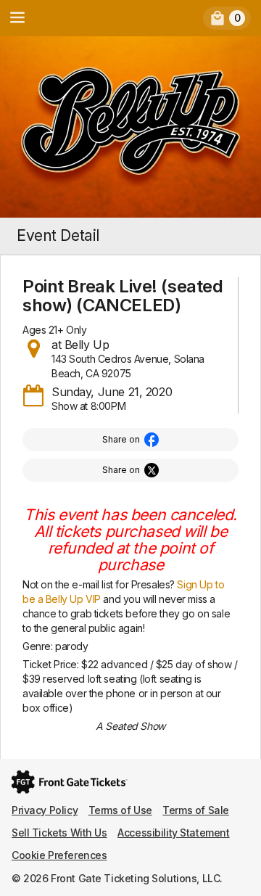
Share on (121, 439)
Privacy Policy (45, 810)
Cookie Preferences (59, 855)
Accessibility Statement (173, 832)
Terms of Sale (195, 810)
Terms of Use (120, 810)
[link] (227, 18)
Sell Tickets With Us (59, 832)
